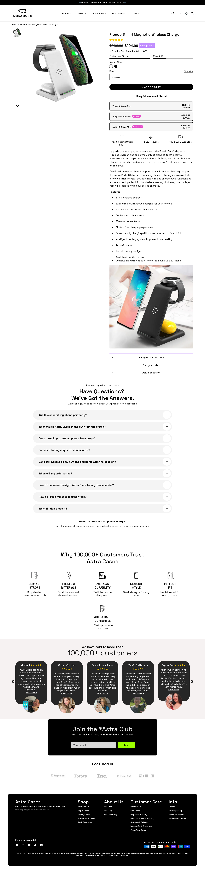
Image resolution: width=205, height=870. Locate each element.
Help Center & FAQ (139, 814)
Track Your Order (138, 830)
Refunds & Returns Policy (142, 818)
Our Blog (108, 810)
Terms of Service (176, 814)
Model (151, 71)
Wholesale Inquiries (177, 818)
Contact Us (136, 806)
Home (14, 24)
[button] (116, 39)
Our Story (108, 806)
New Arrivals (83, 806)
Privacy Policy (175, 810)
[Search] (173, 13)
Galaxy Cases (84, 814)
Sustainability (110, 814)
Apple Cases (83, 810)
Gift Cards (135, 810)
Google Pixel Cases (86, 818)
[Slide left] (13, 681)
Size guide (188, 71)
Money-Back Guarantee (141, 826)
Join (126, 744)
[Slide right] (192, 681)
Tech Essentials (85, 822)
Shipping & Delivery (139, 822)
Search (172, 806)
